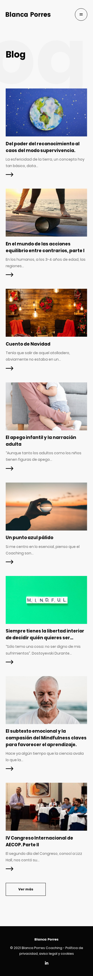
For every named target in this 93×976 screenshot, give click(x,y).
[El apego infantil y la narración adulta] (46, 406)
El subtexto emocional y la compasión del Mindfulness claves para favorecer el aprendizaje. (46, 738)
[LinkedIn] (46, 963)
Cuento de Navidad (28, 344)
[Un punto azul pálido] (46, 507)
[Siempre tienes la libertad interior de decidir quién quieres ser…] (46, 600)
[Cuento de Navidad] (46, 313)
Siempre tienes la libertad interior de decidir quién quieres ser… (45, 634)
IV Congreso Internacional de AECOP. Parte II (39, 841)
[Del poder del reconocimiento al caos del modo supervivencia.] (46, 112)
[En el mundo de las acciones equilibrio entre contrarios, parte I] (46, 213)
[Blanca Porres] (28, 14)
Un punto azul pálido (29, 537)
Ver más (25, 889)
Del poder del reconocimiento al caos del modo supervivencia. (43, 147)
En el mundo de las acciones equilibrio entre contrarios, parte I (45, 247)
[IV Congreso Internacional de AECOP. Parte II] (46, 807)
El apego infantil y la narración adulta (41, 440)
